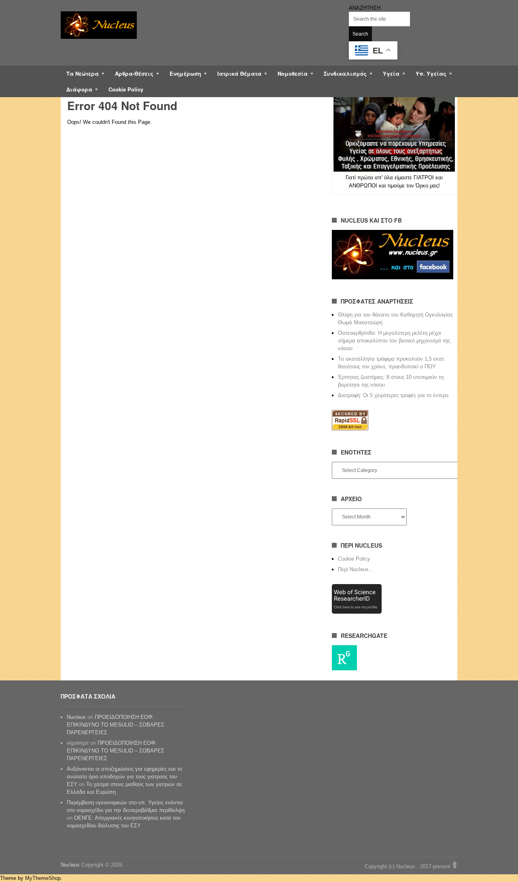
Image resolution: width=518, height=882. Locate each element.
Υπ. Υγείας (431, 73)
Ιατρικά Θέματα (239, 73)
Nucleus (76, 717)
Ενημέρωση (185, 73)
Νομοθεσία (293, 73)
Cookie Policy (125, 89)
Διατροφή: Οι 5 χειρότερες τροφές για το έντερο (393, 395)
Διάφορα (79, 89)
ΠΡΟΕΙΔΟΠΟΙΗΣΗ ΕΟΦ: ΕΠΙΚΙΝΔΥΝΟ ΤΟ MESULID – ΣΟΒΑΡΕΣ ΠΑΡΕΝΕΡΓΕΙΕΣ (115, 724)
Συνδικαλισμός (345, 73)
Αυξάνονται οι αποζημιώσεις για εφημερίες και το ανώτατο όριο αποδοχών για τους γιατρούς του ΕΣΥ (124, 776)
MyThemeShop (43, 878)
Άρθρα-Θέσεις (134, 73)
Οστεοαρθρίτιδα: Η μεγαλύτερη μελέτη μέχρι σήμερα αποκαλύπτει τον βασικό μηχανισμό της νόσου (394, 340)
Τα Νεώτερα (82, 73)
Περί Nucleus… (356, 569)
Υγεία (391, 73)
